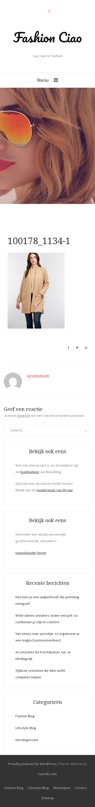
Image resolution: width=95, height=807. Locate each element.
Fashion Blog (25, 716)
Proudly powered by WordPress (32, 764)
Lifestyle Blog (25, 728)
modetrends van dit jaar (54, 490)
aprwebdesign (38, 375)
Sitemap (47, 798)
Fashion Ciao (47, 37)
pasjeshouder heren (30, 552)
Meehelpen (61, 788)
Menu (43, 80)
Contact (81, 788)
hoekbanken (30, 472)
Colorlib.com (47, 774)
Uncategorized (26, 739)
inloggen (23, 415)
